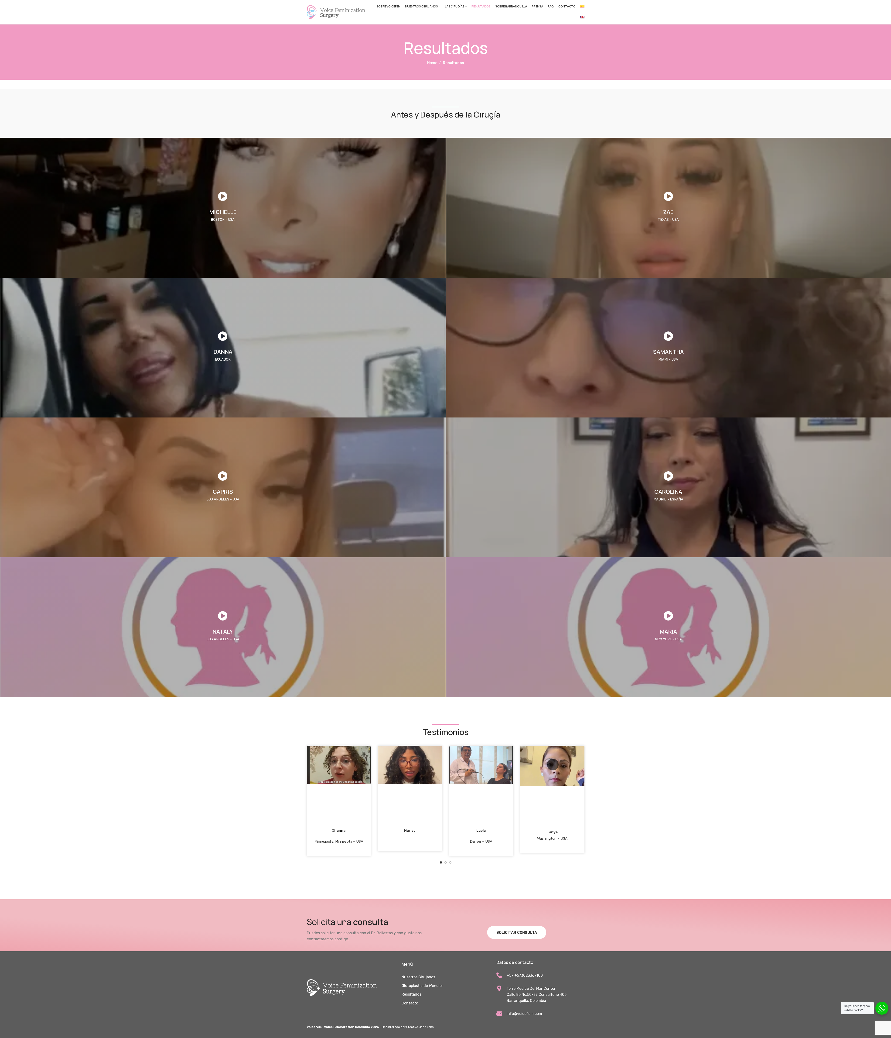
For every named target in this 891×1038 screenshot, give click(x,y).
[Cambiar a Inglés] (582, 18)
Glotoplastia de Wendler (422, 985)
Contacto (410, 1003)
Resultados (411, 994)
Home (432, 63)
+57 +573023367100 (525, 975)
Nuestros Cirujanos (418, 977)
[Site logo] (336, 12)
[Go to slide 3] (450, 864)
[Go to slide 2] (445, 864)
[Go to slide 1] (441, 864)
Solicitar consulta (516, 932)
